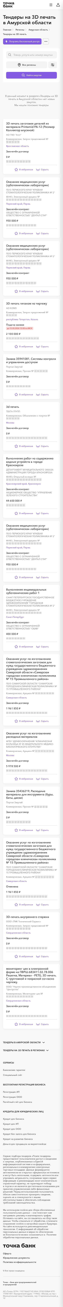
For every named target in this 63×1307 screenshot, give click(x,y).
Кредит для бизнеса (13, 1119)
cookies (24, 1210)
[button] (26, 65)
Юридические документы (16, 1257)
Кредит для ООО (12, 1129)
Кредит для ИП (11, 1124)
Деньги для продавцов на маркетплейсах (24, 1144)
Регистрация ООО (12, 1097)
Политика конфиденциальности (19, 1262)
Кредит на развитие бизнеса (18, 1139)
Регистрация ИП (11, 1092)
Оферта (7, 1253)
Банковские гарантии (14, 1070)
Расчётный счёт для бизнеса (17, 1102)
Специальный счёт (12, 1075)
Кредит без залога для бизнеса (19, 1134)
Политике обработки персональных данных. (29, 1236)
